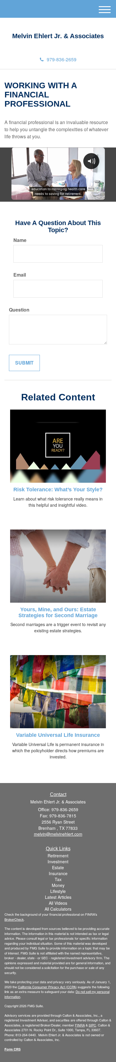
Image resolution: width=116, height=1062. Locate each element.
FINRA (80, 1025)
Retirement (58, 856)
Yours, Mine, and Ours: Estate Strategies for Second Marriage (58, 612)
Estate (58, 867)
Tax (58, 879)
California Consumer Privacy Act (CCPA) (47, 986)
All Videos (58, 903)
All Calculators (58, 909)
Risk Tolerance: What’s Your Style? (58, 490)
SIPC (92, 1025)
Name (19, 240)
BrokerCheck (14, 919)
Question (19, 310)
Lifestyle (58, 891)
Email (19, 275)
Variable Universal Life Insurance (58, 735)
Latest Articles (58, 897)
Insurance (58, 873)
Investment (58, 861)
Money (58, 885)
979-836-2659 (61, 59)
